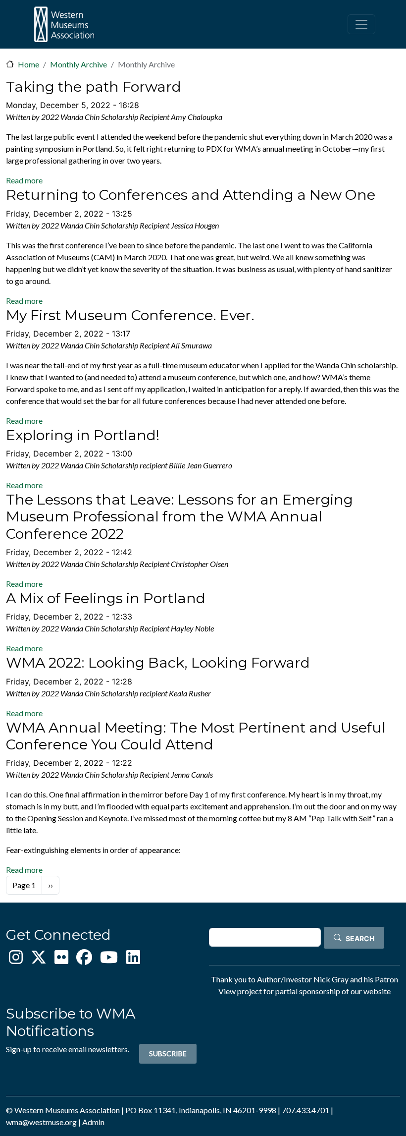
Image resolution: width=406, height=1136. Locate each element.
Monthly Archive (78, 64)
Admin (93, 1122)
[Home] (64, 24)
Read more (24, 180)
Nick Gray (331, 979)
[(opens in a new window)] (16, 960)
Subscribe (168, 1053)
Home (28, 64)
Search (360, 938)
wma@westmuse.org (41, 1122)
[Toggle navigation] (361, 24)
